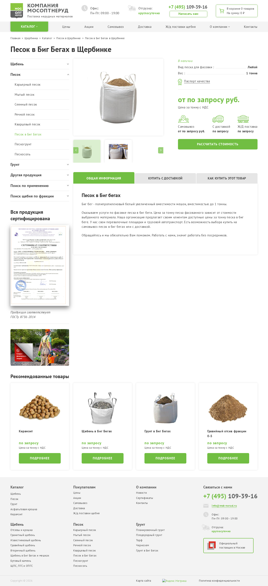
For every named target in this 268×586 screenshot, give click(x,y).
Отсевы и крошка (21, 530)
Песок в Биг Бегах (28, 134)
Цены (66, 27)
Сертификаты (144, 498)
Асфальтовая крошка (23, 509)
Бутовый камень (20, 561)
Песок (14, 499)
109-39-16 (188, 7)
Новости (141, 493)
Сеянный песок (26, 104)
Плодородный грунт (149, 535)
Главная (15, 38)
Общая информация (103, 178)
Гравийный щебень (22, 545)
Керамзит (16, 514)
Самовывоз (116, 27)
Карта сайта (143, 580)
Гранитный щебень (22, 535)
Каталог (47, 38)
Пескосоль (22, 154)
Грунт (13, 504)
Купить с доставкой (165, 178)
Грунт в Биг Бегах (147, 550)
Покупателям (84, 487)
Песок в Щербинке (68, 38)
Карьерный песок (28, 84)
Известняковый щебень (25, 540)
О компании (146, 487)
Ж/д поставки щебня (181, 27)
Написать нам (188, 14)
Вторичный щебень (23, 550)
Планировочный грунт (150, 530)
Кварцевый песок (27, 124)
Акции (88, 27)
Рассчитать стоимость (217, 144)
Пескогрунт (23, 144)
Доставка (144, 27)
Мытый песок (25, 95)
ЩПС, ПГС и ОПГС (21, 566)
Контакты (251, 27)
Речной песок (25, 114)
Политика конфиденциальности (219, 580)
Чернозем (142, 545)
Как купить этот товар (227, 178)
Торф (139, 540)
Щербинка (31, 38)
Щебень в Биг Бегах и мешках (29, 555)
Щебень (15, 494)
